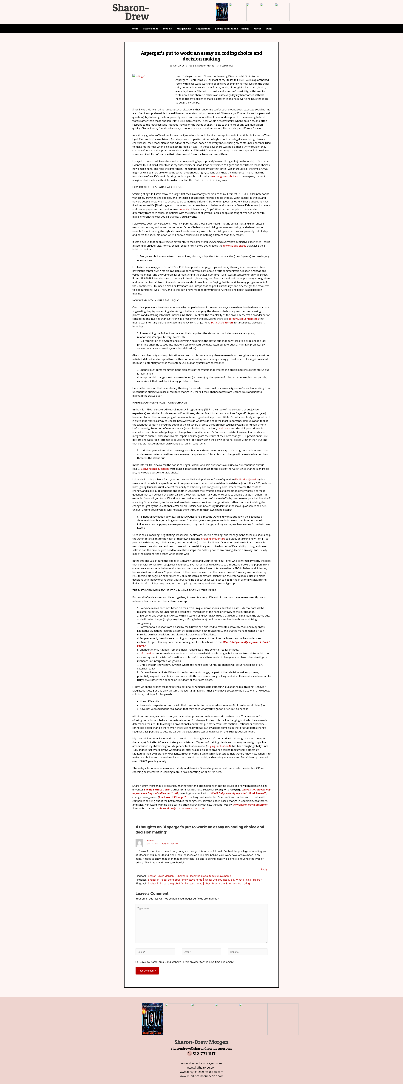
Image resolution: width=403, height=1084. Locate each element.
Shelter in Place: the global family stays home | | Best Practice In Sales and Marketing (199, 883)
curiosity (184, 209)
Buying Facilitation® (219, 746)
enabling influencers (213, 538)
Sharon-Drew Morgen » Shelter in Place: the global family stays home (189, 875)
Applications (203, 28)
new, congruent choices (224, 176)
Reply (264, 869)
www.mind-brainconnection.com (202, 1076)
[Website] (247, 952)
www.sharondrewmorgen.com (201, 1063)
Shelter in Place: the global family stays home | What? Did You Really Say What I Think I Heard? (205, 879)
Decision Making (205, 65)
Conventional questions (155, 468)
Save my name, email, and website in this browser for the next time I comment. (187, 961)
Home (135, 28)
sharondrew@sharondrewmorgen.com (201, 1048)
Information (147, 653)
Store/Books (150, 28)
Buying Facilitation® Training (232, 28)
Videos (257, 28)
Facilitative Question (247, 479)
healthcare (224, 428)
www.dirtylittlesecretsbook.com (201, 1072)
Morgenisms (184, 28)
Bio (194, 65)
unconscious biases (234, 245)
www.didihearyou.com (201, 1067)
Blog (269, 28)
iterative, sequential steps (243, 318)
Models (167, 28)
